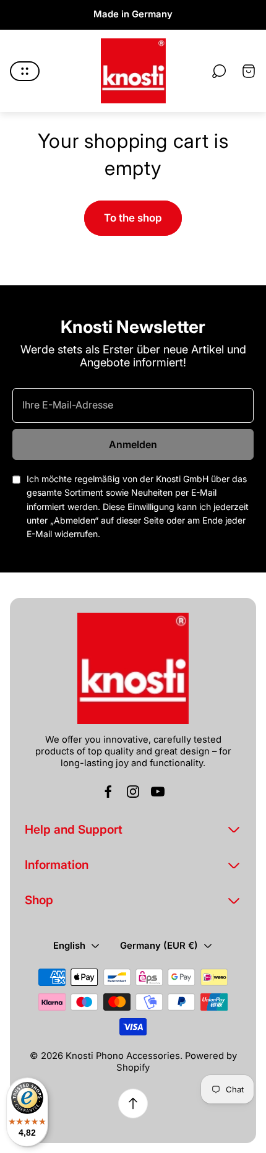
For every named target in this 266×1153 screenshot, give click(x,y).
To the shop (133, 218)
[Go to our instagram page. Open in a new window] (133, 791)
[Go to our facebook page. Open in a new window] (108, 791)
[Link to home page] (133, 668)
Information (56, 864)
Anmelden (133, 444)
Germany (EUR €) (159, 945)
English (69, 945)
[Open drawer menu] (25, 71)
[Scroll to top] (133, 1103)
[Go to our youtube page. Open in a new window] (157, 791)
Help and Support (73, 829)
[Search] (219, 71)
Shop (39, 899)
